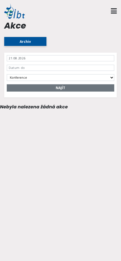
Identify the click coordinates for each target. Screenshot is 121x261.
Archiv (25, 41)
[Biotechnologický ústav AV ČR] (18, 11)
